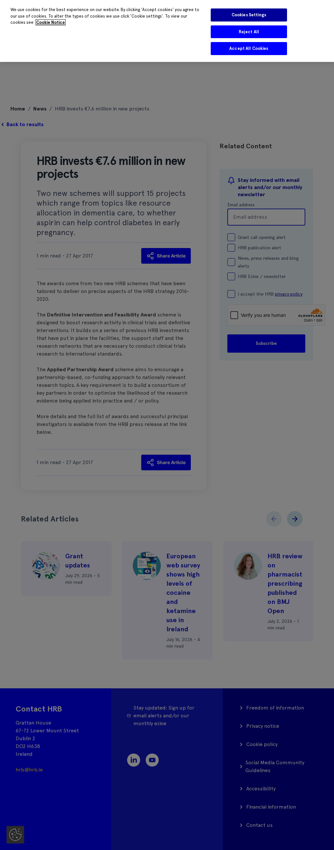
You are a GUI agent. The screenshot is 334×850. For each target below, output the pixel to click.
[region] (167, 31)
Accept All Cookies (248, 48)
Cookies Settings (249, 14)
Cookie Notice (50, 22)
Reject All (249, 31)
